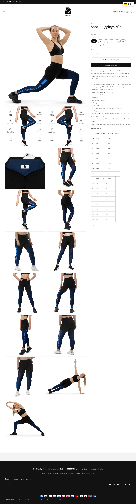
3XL (101, 45)
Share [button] (94, 226)
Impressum (53, 499)
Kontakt (49, 473)
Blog (43, 473)
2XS (94, 41)
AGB (47, 499)
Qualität (55, 473)
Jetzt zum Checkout (111, 65)
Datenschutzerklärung (39, 499)
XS (100, 41)
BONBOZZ (10, 499)
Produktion (63, 473)
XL (123, 41)
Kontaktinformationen (62, 499)
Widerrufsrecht (28, 499)
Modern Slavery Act (74, 473)
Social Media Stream (88, 473)
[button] (4, 12)
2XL (94, 45)
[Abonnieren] (36, 484)
